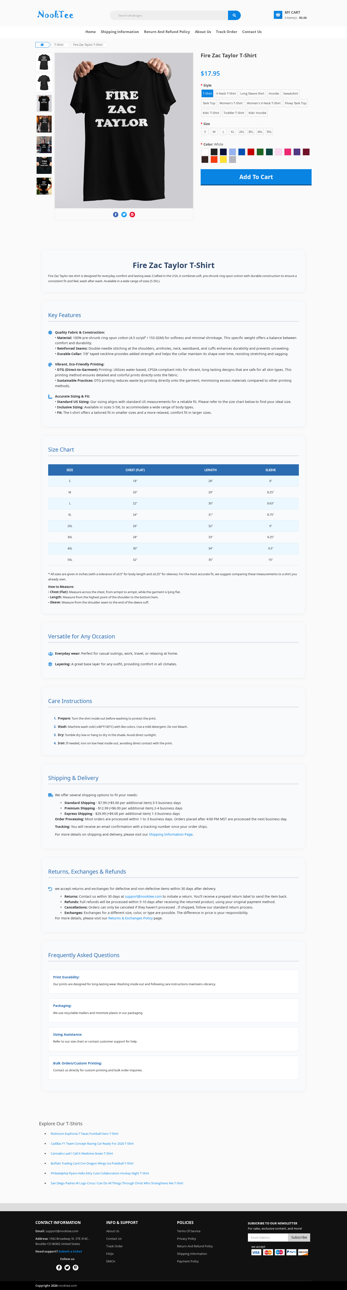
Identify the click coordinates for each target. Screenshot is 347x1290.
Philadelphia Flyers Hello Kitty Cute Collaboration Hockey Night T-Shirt (100, 1173)
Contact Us (252, 31)
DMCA (110, 1261)
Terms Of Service (188, 1231)
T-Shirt (58, 44)
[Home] (55, 14)
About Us (112, 1231)
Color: (213, 144)
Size (206, 123)
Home (90, 31)
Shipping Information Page (171, 834)
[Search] (234, 15)
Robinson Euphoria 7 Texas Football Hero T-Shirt (84, 1133)
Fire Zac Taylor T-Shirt (88, 44)
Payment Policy (188, 1261)
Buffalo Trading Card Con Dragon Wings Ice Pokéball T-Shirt (92, 1163)
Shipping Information (120, 31)
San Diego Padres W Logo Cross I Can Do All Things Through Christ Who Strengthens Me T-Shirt (117, 1183)
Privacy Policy (186, 1238)
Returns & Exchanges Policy (130, 918)
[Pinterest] (132, 214)
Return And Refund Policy (167, 31)
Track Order (226, 31)
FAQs (110, 1254)
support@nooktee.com (143, 896)
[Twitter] (124, 214)
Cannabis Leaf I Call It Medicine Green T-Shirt (82, 1153)
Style (207, 85)
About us (203, 31)
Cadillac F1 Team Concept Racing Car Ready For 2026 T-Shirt (92, 1143)
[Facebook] (116, 214)
